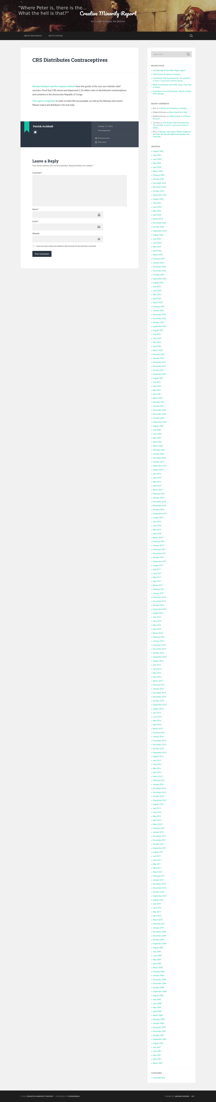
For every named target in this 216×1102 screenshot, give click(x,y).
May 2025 (157, 211)
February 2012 (158, 828)
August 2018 (158, 517)
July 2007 (157, 1047)
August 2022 (158, 330)
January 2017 (158, 593)
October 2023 (158, 275)
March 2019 (158, 490)
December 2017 (159, 549)
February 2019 (158, 494)
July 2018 (157, 521)
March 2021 (158, 398)
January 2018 (158, 545)
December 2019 (159, 458)
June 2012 (157, 812)
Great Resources (33, 36)
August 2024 (158, 235)
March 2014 (158, 729)
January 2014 (158, 736)
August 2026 (158, 151)
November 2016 (159, 601)
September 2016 (159, 609)
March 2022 (158, 350)
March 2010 (158, 920)
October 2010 (158, 892)
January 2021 (158, 406)
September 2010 (159, 896)
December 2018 (159, 501)
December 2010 (159, 884)
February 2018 (158, 541)
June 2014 (157, 717)
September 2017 (159, 561)
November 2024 (159, 223)
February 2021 (158, 402)
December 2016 (159, 597)
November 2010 (159, 888)
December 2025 (159, 183)
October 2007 (158, 1035)
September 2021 (159, 374)
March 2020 (158, 446)
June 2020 (157, 434)
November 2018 (159, 505)
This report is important (44, 101)
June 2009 (157, 956)
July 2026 (157, 155)
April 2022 (157, 346)
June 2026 (157, 159)
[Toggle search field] (191, 36)
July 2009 (157, 952)
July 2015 (157, 665)
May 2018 (157, 529)
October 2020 (158, 418)
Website (35, 234)
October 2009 (158, 940)
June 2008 (157, 1003)
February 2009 (158, 972)
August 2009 (158, 948)
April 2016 (157, 629)
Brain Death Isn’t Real (178, 112)
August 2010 (158, 900)
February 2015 (158, 685)
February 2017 (158, 589)
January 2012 (158, 832)
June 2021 (157, 386)
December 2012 (159, 788)
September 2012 (159, 800)
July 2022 (157, 334)
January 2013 (158, 784)
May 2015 (157, 673)
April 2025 (157, 215)
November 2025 (159, 187)
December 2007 (159, 1027)
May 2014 (157, 721)
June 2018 (157, 525)
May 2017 (157, 577)
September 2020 (159, 422)
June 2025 (157, 207)
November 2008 (159, 983)
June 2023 (157, 290)
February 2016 (158, 637)
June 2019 (157, 478)
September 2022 (159, 326)
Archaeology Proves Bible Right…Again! (169, 70)
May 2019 (157, 482)
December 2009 (159, 932)
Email (35, 222)
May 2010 (157, 912)
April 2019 (157, 486)
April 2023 (157, 298)
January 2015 (158, 689)
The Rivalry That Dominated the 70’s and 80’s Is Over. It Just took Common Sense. (171, 79)
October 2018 (158, 509)
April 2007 (157, 1059)
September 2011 (159, 848)
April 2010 (157, 916)
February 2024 (158, 259)
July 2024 (157, 239)
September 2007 (159, 1039)
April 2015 (157, 677)
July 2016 (157, 617)
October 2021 (158, 370)
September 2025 (159, 195)
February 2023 (158, 306)
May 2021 (157, 390)
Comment (37, 173)
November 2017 (159, 553)
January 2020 (158, 454)
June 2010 (157, 908)
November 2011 (159, 840)
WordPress (74, 1096)
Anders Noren (182, 1096)
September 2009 (159, 944)
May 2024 (157, 247)
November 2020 (159, 414)
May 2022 (157, 342)
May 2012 (157, 816)
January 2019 (158, 498)
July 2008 (157, 999)
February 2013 (158, 780)
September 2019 (159, 466)
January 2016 (158, 641)
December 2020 (159, 410)
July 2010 (157, 904)
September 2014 (159, 705)
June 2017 (157, 573)
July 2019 (157, 474)
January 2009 (158, 975)
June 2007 (157, 1051)
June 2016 (157, 621)
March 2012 (158, 824)
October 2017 (158, 557)
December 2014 (159, 693)
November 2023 (159, 271)
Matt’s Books (56, 36)
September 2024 (159, 231)
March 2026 (158, 171)
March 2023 (158, 302)
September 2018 (159, 513)
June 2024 (157, 243)
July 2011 (157, 856)
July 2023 (157, 286)
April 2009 (157, 964)
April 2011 (157, 868)
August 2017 (158, 565)
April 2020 (157, 442)
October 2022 (158, 322)
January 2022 (158, 358)
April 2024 (157, 251)
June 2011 (157, 860)
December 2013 (159, 740)
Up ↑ (194, 1096)
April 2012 (157, 820)
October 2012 (158, 796)
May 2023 (157, 294)
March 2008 (158, 1015)
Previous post (104, 138)
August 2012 (158, 804)
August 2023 (158, 283)
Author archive (35, 132)
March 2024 (158, 255)
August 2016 (158, 613)
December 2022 (159, 314)
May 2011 (157, 864)
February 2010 (158, 924)
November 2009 (159, 936)
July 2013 (157, 760)
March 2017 (158, 585)
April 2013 (157, 772)
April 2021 (157, 394)
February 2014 (158, 733)
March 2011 (158, 872)
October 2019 (158, 462)
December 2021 (159, 362)
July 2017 (157, 569)
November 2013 (159, 744)
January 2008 (158, 1023)
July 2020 (157, 430)
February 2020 (158, 450)
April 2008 (157, 1011)
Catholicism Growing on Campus (166, 74)
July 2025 (157, 203)
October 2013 (158, 748)
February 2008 (158, 1019)
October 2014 (158, 701)
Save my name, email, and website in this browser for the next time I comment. (66, 246)
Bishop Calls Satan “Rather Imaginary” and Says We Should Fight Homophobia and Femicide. (172, 134)
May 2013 (157, 768)
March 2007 (158, 1063)
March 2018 (158, 537)
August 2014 (158, 709)
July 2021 (157, 382)
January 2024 (158, 263)
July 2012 (157, 808)
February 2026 (158, 175)
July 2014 (157, 713)
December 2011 (159, 836)
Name (35, 209)
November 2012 (159, 792)
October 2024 (158, 227)
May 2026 (157, 163)
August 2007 (158, 1043)
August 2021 (158, 378)
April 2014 (157, 725)
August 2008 (158, 995)
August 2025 (158, 199)
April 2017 (157, 581)
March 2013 (158, 776)
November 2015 (159, 649)
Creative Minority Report (108, 13)
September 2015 (159, 657)
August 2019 (158, 470)
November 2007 (159, 1031)
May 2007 (157, 1055)
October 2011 (158, 844)
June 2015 (157, 669)
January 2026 (158, 179)
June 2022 (157, 338)
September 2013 (159, 752)
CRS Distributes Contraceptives (70, 60)
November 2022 (159, 318)
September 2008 (159, 991)
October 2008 (158, 987)
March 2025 (158, 219)
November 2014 (159, 697)
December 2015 (159, 645)
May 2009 (157, 960)
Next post (102, 142)
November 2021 (159, 366)
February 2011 (158, 876)
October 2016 (158, 605)
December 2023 (159, 267)
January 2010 (158, 928)
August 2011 (158, 852)
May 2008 (157, 1007)
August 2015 (158, 661)
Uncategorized (104, 130)
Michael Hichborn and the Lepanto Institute (53, 86)
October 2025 (158, 191)
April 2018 (157, 533)
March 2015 (158, 681)
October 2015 (158, 653)
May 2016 (157, 625)
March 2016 (158, 633)
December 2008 (159, 979)
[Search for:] (171, 54)
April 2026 (157, 167)
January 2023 (158, 310)
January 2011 (158, 880)
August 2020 (158, 426)
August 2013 (158, 756)
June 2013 (157, 764)
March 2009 (158, 968)
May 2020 (157, 438)
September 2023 (159, 279)
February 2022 (158, 354)
